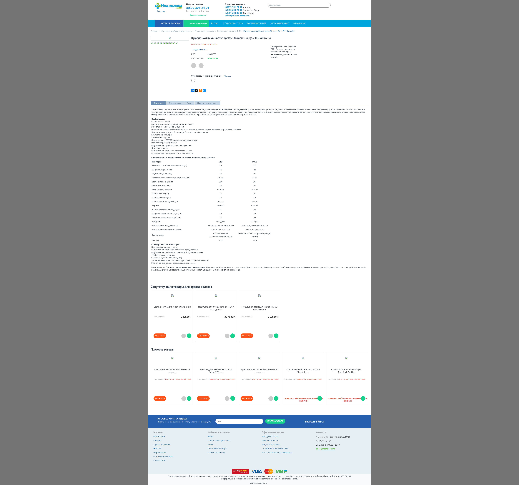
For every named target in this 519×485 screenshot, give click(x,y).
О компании (299, 23)
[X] (196, 90)
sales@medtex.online (325, 448)
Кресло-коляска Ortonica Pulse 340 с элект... (172, 371)
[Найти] (328, 5)
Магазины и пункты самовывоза (277, 452)
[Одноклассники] (200, 90)
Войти (210, 436)
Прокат (214, 23)
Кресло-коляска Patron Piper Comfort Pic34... (346, 371)
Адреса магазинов (279, 23)
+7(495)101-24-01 (237, 7)
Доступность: (197, 58)
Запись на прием (198, 23)
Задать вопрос (200, 49)
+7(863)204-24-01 (242, 10)
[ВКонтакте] (192, 90)
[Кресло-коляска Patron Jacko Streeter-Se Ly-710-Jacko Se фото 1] (170, 38)
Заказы (211, 444)
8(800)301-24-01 (197, 8)
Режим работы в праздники (237, 15)
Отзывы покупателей (163, 456)
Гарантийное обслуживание (275, 448)
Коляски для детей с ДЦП (229, 31)
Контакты (157, 440)
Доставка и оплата (256, 23)
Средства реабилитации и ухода (176, 31)
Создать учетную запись (219, 440)
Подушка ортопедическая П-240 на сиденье (216, 308)
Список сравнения (216, 452)
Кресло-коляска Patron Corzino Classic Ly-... (303, 371)
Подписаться (275, 421)
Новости (157, 448)
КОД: (193, 54)
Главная (155, 31)
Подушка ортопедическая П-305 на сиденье (259, 308)
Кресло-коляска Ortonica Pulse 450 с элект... (259, 371)
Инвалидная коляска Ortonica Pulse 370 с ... (216, 371)
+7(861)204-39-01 (239, 12)
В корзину (159, 335)
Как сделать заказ (270, 436)
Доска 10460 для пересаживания (172, 306)
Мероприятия (160, 452)
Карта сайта (159, 460)
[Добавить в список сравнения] (201, 65)
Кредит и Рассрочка (233, 23)
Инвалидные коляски (204, 31)
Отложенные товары (217, 448)
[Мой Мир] (204, 90)
